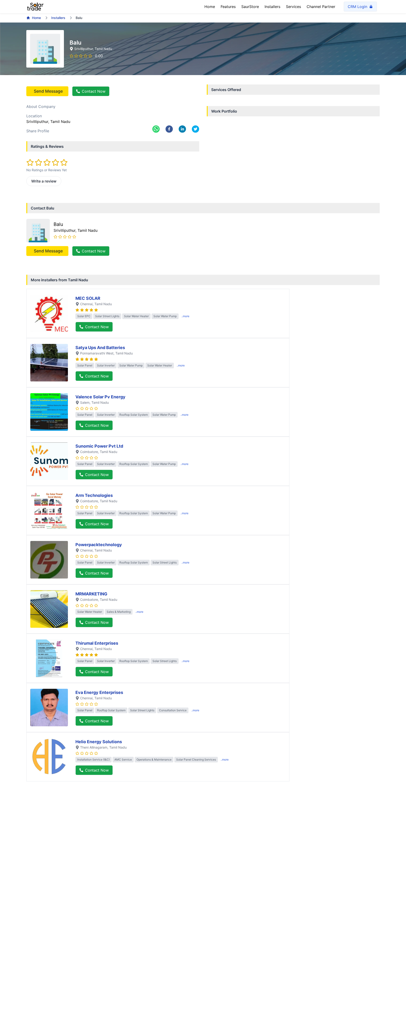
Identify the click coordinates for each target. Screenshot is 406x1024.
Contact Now (93, 91)
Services (293, 6)
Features (228, 6)
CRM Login (357, 6)
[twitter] (195, 129)
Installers (272, 6)
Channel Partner (321, 6)
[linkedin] (182, 129)
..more (185, 316)
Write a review (43, 181)
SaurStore (250, 6)
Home (209, 6)
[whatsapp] (156, 129)
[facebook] (169, 129)
